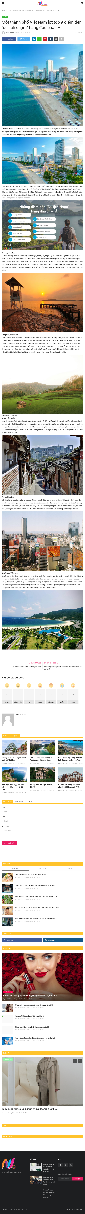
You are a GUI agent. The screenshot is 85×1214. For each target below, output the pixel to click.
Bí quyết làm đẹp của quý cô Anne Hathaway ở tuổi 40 (34, 1005)
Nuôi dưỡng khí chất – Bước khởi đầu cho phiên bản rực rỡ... (36, 918)
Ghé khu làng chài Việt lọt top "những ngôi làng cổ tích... (41, 759)
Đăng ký (78, 1178)
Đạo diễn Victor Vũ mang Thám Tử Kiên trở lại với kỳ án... (49, 1180)
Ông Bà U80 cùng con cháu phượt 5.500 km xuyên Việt (69, 786)
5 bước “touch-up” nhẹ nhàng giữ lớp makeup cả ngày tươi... (49, 1193)
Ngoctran (4, 763)
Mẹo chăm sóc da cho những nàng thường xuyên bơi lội (35, 1038)
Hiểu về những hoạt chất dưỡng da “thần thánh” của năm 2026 (37, 907)
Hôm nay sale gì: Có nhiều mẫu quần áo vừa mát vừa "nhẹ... (48, 1167)
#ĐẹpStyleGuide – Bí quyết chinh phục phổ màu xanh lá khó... (37, 896)
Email (4, 817)
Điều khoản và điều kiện (74, 1209)
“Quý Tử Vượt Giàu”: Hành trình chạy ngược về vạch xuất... (35, 885)
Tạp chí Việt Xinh (8, 999)
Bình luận (7, 802)
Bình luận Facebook (23, 802)
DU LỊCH (11, 10)
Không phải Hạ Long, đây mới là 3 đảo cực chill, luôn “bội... (70, 759)
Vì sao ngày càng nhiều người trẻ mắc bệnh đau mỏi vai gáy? (63, 668)
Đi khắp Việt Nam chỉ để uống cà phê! (27, 667)
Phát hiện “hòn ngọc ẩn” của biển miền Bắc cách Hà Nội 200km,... (13, 787)
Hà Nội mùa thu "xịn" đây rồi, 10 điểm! (41, 786)
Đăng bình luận (9, 843)
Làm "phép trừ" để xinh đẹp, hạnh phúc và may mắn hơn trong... (33, 1109)
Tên (3, 807)
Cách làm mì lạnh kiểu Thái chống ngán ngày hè (32, 1027)
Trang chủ (4, 10)
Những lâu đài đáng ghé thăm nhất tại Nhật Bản (14, 759)
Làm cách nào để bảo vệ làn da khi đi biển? (30, 874)
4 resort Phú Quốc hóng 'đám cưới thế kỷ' (29, 1016)
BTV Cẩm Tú (10, 33)
